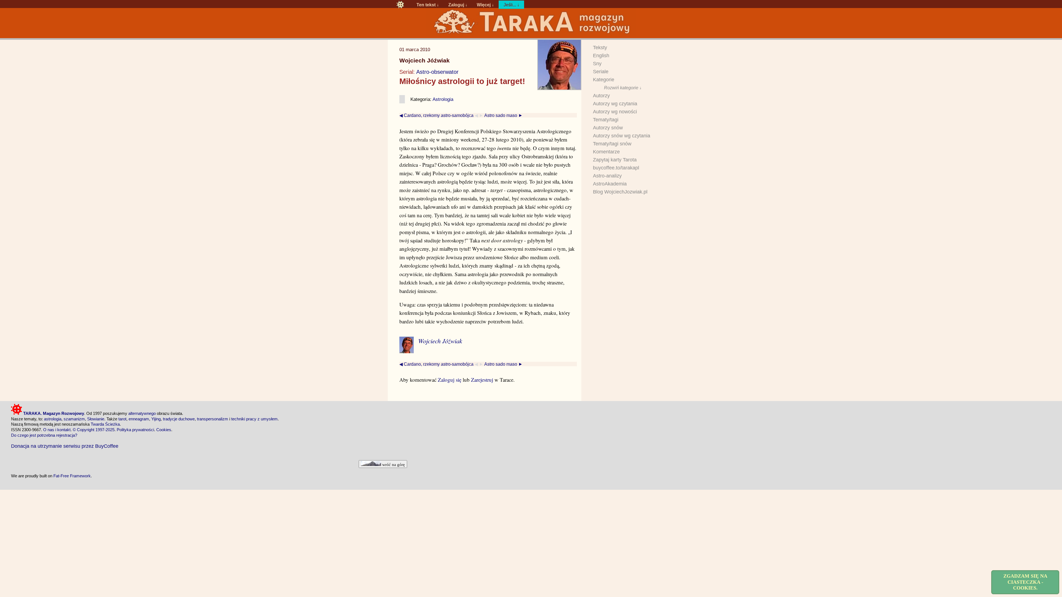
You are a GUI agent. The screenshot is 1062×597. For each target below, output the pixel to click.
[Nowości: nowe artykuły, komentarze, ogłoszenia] (531, 33)
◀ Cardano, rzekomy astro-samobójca (436, 115)
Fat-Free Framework (72, 475)
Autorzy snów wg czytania (621, 135)
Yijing (156, 419)
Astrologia (443, 99)
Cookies (163, 429)
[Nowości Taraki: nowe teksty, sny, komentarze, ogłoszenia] (400, 5)
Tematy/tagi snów (612, 143)
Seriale (600, 71)
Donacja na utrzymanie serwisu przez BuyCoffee (64, 446)
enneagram (139, 419)
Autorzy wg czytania (615, 103)
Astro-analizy (607, 176)
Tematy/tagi (605, 119)
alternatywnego (142, 413)
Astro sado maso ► (503, 115)
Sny (597, 63)
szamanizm (74, 419)
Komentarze (606, 152)
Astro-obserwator (437, 72)
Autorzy (601, 95)
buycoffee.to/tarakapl (616, 168)
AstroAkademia (610, 184)
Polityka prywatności (135, 429)
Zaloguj (456, 4)
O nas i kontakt (57, 429)
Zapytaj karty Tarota (615, 160)
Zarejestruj (482, 379)
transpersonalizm (212, 419)
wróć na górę (393, 464)
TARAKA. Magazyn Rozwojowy (53, 413)
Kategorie (603, 79)
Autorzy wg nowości (615, 111)
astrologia (52, 419)
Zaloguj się (449, 379)
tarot (122, 419)
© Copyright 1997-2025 (93, 429)
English (601, 55)
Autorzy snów (608, 127)
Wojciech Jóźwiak (424, 60)
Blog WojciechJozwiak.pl (620, 192)
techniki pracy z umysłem (254, 419)
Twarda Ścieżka (105, 424)
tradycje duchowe (179, 419)
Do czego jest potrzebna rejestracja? (44, 435)
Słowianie (95, 419)
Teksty (600, 47)
